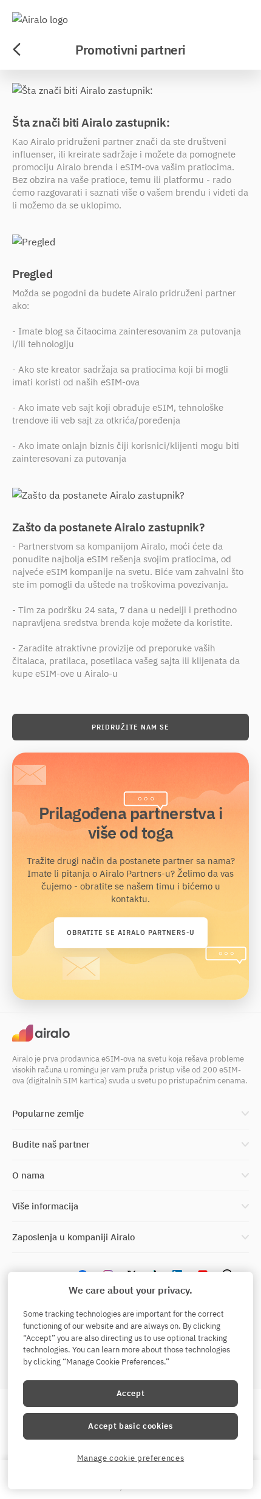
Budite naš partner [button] (51, 1144)
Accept (131, 1393)
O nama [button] (28, 1175)
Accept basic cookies (130, 1426)
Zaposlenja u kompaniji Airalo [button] (73, 1237)
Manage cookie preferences (130, 1458)
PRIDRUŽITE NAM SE (130, 727)
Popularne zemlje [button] (48, 1113)
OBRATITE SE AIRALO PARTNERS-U (131, 932)
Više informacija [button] (45, 1206)
